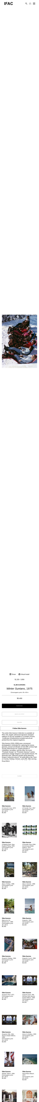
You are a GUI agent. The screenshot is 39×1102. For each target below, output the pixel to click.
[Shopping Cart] (30, 3)
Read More (6, 761)
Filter (19, 776)
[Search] (26, 4)
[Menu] (34, 4)
